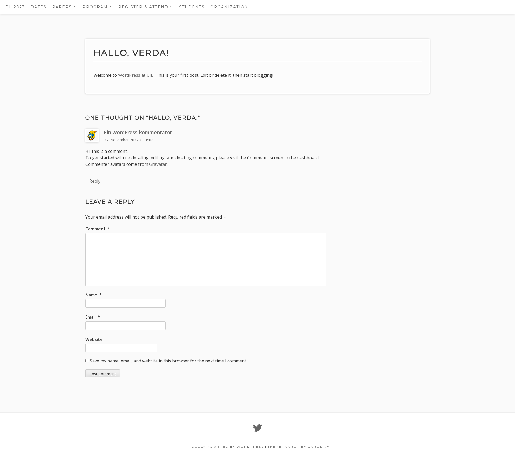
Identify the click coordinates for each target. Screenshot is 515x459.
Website (94, 339)
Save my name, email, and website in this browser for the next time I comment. (168, 361)
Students (192, 7)
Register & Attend (143, 7)
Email (92, 317)
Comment (97, 229)
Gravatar (158, 164)
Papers (62, 7)
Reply (94, 181)
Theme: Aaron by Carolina (299, 447)
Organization (229, 7)
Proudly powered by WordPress (224, 447)
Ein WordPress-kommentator (138, 132)
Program (95, 7)
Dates (38, 7)
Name (93, 295)
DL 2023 (15, 7)
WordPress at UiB (136, 75)
